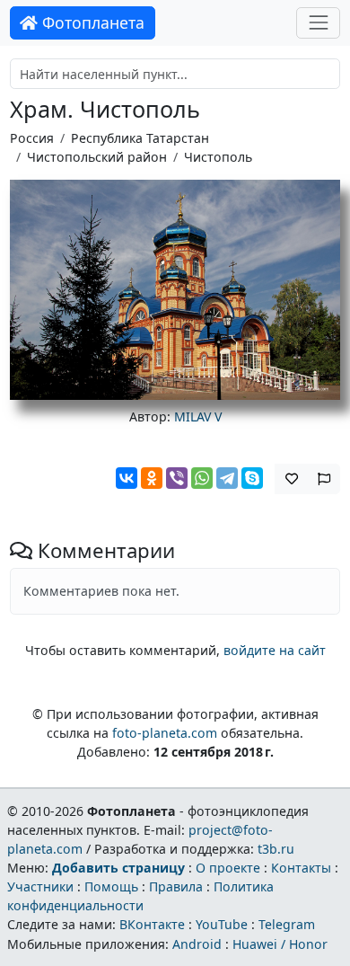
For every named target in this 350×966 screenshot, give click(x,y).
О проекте (228, 867)
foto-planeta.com (164, 732)
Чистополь (218, 156)
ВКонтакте (152, 924)
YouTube (222, 924)
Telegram (286, 924)
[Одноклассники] (151, 478)
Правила (176, 886)
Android (197, 944)
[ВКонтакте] (126, 478)
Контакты (301, 867)
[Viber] (177, 478)
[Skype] (252, 478)
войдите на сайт (274, 650)
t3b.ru (276, 848)
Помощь (111, 886)
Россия (32, 137)
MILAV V (198, 416)
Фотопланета (91, 22)
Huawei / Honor (280, 944)
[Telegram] (227, 478)
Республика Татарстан (140, 137)
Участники (40, 886)
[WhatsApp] (202, 478)
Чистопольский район (97, 156)
